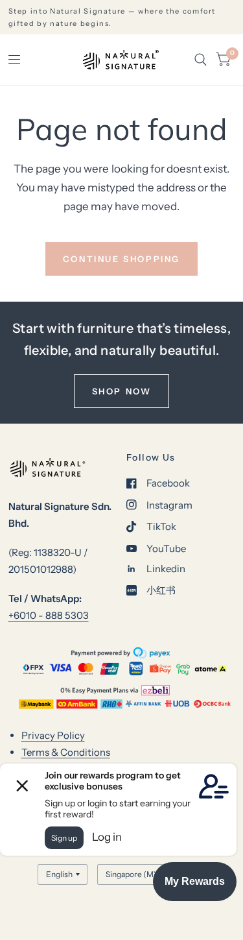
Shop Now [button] (122, 391)
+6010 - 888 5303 (48, 615)
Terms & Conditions (65, 752)
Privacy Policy (53, 735)
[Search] (200, 59)
